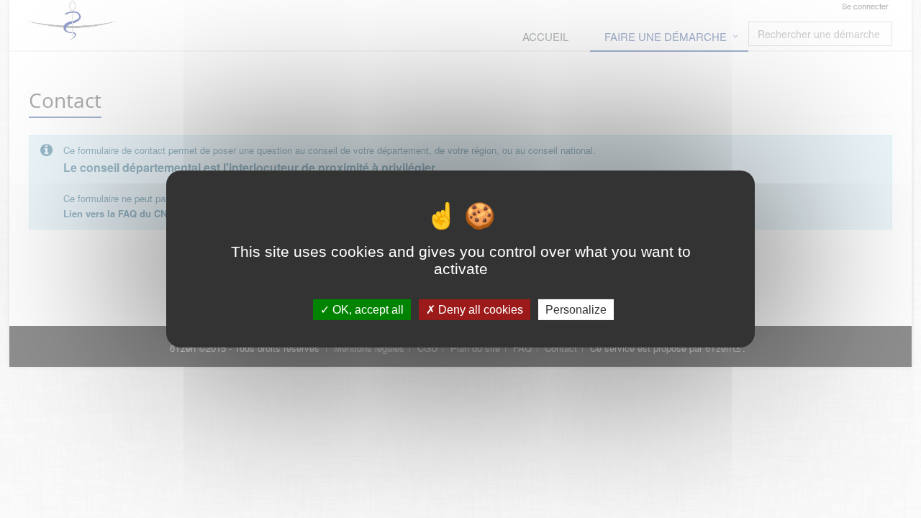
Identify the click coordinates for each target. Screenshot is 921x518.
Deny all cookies (479, 310)
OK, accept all (367, 310)
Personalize (576, 310)
